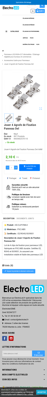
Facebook (4, 338)
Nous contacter (30, 2)
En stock (7, 136)
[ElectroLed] (10, 8)
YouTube (11, 338)
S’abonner (38, 355)
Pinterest (36, 178)
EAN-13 (7, 139)
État (5, 134)
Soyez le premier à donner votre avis (19, 271)
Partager (12, 178)
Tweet (24, 178)
